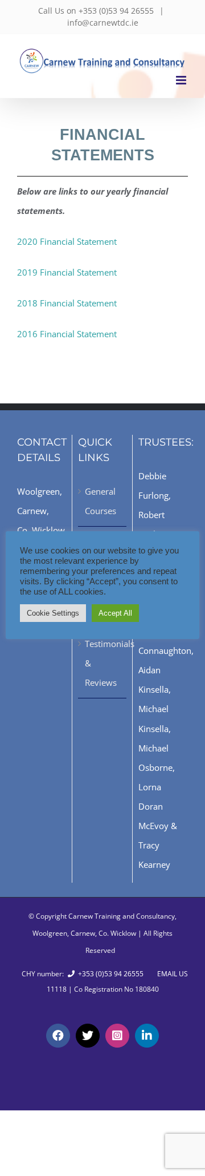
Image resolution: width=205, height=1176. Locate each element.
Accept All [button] (115, 613)
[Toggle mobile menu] (182, 80)
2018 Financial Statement (67, 303)
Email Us (171, 974)
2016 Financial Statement (67, 334)
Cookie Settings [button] (53, 613)
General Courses (100, 501)
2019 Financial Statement (67, 272)
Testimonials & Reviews (103, 663)
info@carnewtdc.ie (102, 22)
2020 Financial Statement (67, 241)
